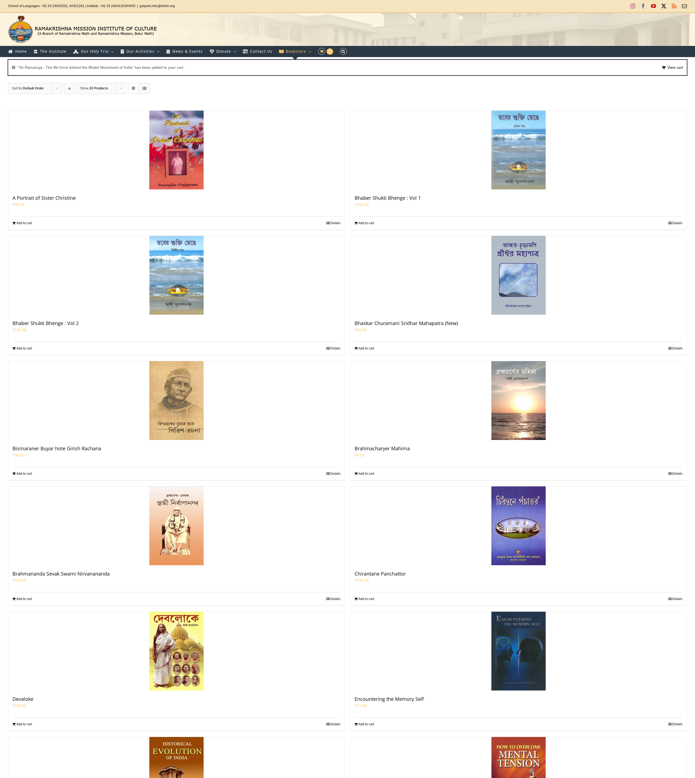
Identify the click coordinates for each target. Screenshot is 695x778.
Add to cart (24, 223)
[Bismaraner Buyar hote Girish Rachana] (176, 400)
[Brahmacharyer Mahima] (518, 400)
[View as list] (144, 88)
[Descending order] (69, 88)
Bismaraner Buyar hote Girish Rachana (56, 448)
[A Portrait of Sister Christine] (176, 150)
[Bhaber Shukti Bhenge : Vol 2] (176, 275)
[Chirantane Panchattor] (518, 525)
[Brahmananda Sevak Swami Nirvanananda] (176, 525)
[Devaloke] (176, 651)
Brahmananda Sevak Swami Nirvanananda (61, 573)
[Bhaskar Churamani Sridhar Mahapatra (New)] (518, 275)
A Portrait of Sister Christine (44, 198)
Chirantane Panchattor (380, 573)
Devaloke (22, 699)
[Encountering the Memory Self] (518, 651)
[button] (343, 51)
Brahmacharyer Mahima (382, 448)
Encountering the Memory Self (389, 699)
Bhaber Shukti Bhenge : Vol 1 (388, 198)
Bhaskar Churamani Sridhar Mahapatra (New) (406, 323)
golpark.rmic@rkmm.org (157, 6)
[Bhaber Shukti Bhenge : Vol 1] (518, 150)
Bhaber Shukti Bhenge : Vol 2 (45, 323)
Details (335, 223)
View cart (675, 67)
